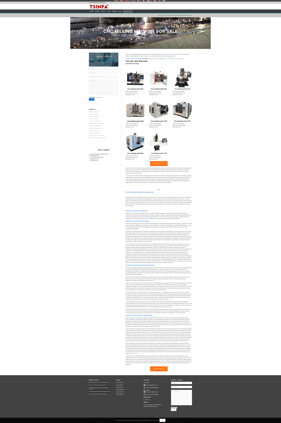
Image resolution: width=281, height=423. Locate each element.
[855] (159, 78)
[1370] (182, 110)
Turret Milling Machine (94, 130)
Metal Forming (119, 387)
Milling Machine (119, 382)
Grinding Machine (120, 389)
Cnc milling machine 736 (182, 89)
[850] (135, 78)
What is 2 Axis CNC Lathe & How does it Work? (97, 385)
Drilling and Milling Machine (95, 128)
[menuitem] (91, 11)
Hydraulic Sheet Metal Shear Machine (97, 137)
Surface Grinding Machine (95, 125)
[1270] (159, 110)
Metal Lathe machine (93, 114)
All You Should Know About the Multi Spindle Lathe (98, 394)
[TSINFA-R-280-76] (99, 6)
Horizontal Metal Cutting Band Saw (97, 123)
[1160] (135, 110)
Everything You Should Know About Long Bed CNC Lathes (99, 391)
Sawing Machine (120, 391)
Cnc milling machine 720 (159, 153)
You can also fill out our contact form (174, 58)
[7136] (182, 78)
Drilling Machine (120, 394)
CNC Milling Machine (93, 111)
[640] (135, 142)
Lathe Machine (119, 384)
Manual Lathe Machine (94, 116)
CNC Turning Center (93, 118)
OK (162, 420)
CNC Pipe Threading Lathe (95, 121)
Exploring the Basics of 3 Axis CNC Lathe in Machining (98, 382)
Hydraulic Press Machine (94, 133)
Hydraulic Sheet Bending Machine (96, 135)
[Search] (191, 11)
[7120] (159, 142)
